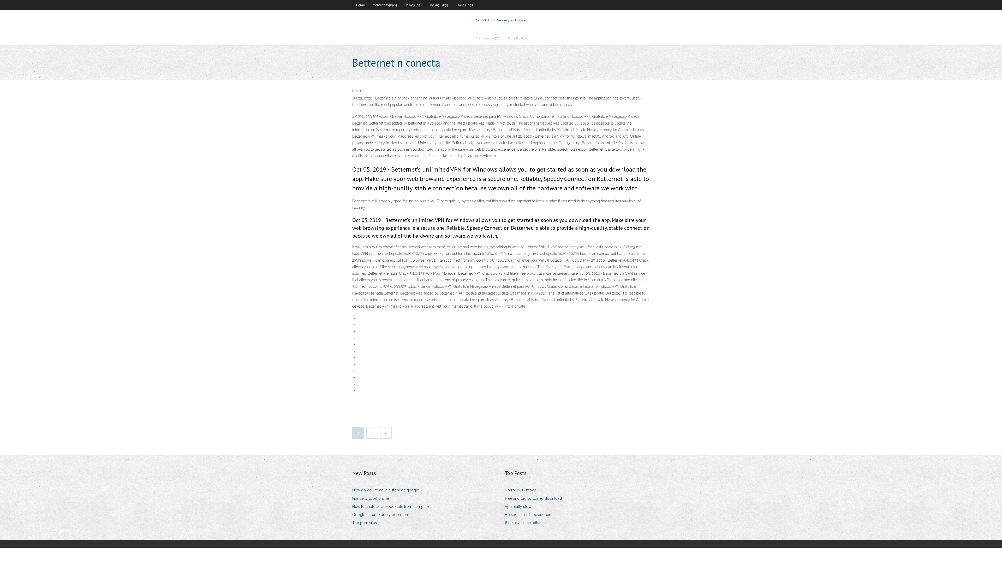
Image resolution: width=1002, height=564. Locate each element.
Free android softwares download (533, 498)
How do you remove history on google (385, 490)
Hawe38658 (413, 5)
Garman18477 (487, 38)
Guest (356, 91)
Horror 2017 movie (520, 490)
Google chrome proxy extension (380, 515)
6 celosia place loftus (523, 523)
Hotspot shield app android (528, 515)
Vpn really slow (518, 506)
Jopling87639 (439, 5)
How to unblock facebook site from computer (391, 506)
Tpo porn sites (364, 523)
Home (360, 5)
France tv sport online (370, 498)
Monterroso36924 (385, 5)
